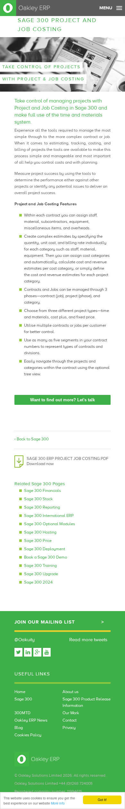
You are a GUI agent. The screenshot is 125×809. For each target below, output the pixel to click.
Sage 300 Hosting (40, 532)
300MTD (22, 712)
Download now (40, 463)
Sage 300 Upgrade (41, 573)
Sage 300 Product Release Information (87, 702)
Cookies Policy (27, 735)
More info (58, 803)
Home (19, 691)
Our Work (71, 712)
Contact (70, 720)
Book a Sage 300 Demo (45, 557)
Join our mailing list (44, 622)
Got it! (102, 799)
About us (71, 691)
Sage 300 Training (40, 565)
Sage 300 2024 (38, 582)
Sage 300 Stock (38, 499)
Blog (18, 727)
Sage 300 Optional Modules (49, 524)
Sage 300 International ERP (49, 515)
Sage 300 (23, 699)
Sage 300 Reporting (42, 507)
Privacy (69, 727)
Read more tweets (88, 640)
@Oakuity (24, 640)
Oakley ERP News (30, 720)
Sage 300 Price (38, 540)
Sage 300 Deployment (44, 549)
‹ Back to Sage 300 (31, 439)
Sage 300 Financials (42, 490)
